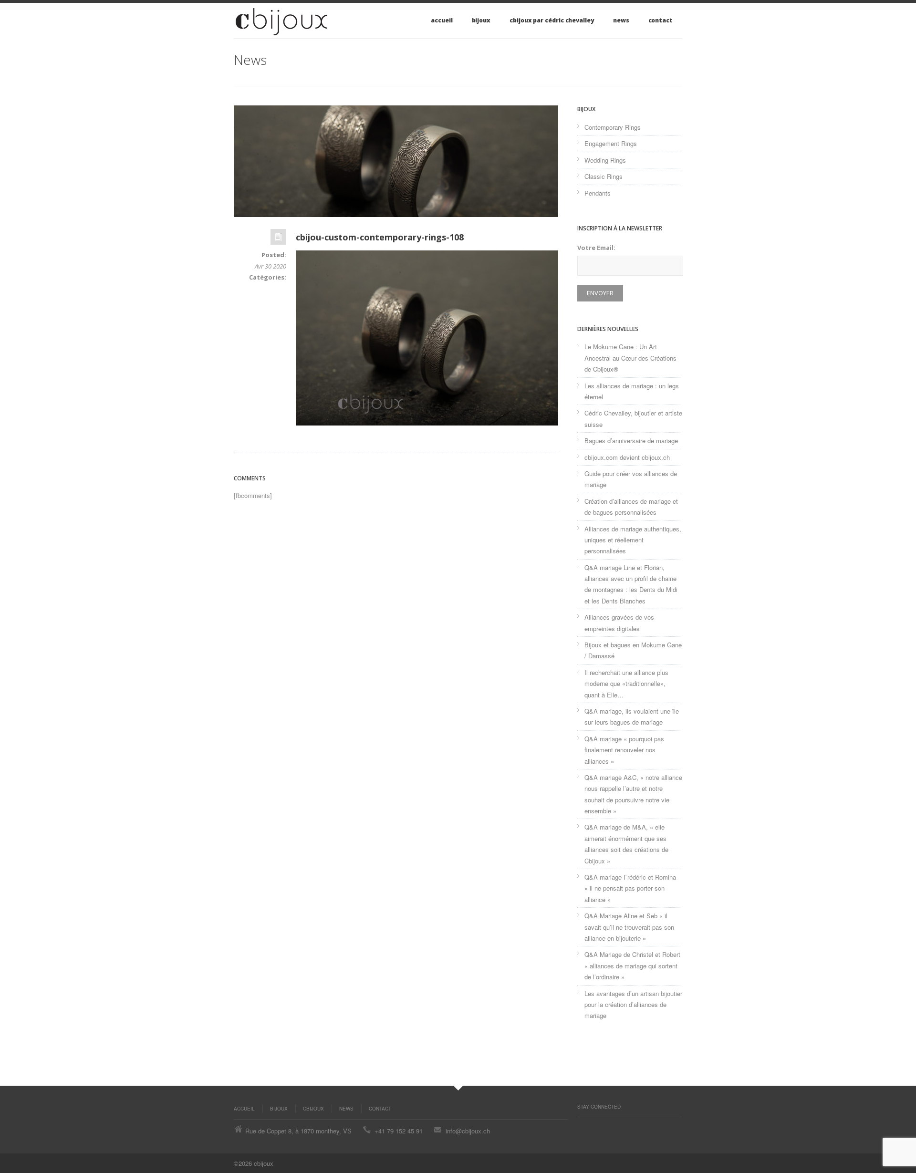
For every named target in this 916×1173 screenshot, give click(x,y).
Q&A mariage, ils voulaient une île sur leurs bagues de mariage (631, 716)
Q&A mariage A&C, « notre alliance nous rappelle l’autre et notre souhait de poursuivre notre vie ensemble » (633, 794)
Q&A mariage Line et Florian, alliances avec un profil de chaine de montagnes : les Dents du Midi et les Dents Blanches (630, 584)
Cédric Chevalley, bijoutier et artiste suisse (633, 418)
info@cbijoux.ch (468, 1130)
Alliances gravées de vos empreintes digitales (619, 622)
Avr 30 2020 (270, 266)
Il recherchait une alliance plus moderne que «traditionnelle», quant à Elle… (626, 683)
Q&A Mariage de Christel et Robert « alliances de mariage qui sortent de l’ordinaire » (632, 965)
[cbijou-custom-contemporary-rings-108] (396, 161)
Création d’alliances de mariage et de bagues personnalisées (631, 507)
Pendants (597, 192)
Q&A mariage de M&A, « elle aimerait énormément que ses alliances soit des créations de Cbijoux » (626, 843)
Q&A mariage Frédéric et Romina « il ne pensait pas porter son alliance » (630, 888)
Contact (660, 20)
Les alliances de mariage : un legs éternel (631, 391)
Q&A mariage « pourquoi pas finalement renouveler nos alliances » (624, 750)
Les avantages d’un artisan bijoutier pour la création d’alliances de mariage (633, 1004)
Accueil (441, 20)
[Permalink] (278, 239)
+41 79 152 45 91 (399, 1130)
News (621, 20)
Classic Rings (603, 176)
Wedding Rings (605, 160)
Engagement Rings (610, 143)
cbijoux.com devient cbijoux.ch (627, 457)
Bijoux (481, 20)
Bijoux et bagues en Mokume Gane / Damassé (633, 650)
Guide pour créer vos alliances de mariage (630, 479)
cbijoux (313, 1108)
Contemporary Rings (612, 127)
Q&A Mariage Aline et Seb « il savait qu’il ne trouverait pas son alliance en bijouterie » (629, 927)
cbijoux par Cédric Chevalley (552, 20)
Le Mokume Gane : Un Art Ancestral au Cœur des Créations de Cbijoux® (630, 358)
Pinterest (582, 1127)
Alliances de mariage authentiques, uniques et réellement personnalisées (632, 540)
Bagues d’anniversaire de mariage (631, 440)
